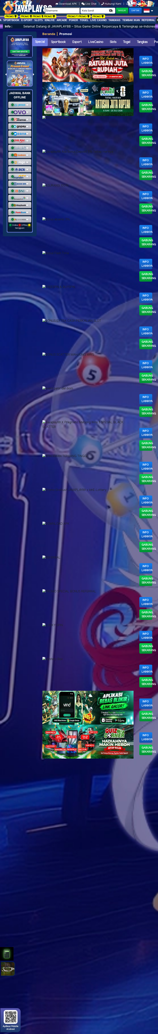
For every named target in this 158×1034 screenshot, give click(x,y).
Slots (38, 20)
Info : (8, 26)
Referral (148, 20)
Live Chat (91, 3)
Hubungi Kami (113, 3)
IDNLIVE (50, 20)
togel (84, 20)
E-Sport (26, 20)
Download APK (67, 3)
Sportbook (11, 20)
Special (40, 42)
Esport (77, 42)
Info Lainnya (147, 61)
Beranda (48, 34)
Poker (73, 20)
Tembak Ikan (131, 20)
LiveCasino (95, 42)
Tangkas (114, 20)
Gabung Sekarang (147, 73)
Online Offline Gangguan (20, 226)
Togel (126, 42)
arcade (62, 20)
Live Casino (98, 20)
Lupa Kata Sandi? (136, 3)
